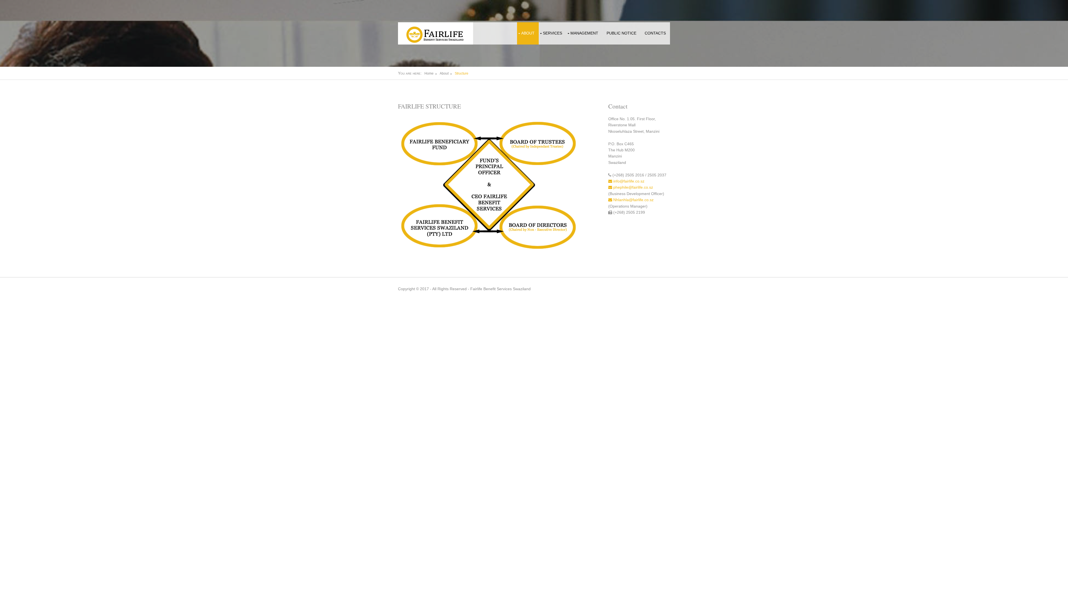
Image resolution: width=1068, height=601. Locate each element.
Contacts (655, 33)
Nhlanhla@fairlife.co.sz (633, 200)
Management (584, 33)
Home (429, 73)
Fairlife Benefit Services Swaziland (500, 289)
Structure (461, 73)
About (528, 33)
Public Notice (621, 33)
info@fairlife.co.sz (628, 181)
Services (552, 33)
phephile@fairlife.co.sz (632, 187)
